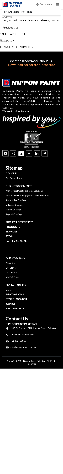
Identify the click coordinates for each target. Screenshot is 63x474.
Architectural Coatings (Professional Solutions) (27, 195)
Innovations (15, 294)
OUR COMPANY (15, 258)
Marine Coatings (13, 209)
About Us (10, 263)
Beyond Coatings (14, 214)
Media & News (12, 277)
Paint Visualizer (17, 240)
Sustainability (16, 284)
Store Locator (16, 299)
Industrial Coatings (14, 205)
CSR (8, 289)
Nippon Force (15, 308)
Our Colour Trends (14, 178)
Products (13, 226)
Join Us (11, 303)
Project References (19, 222)
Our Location (45, 4)
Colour (11, 173)
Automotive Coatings (16, 200)
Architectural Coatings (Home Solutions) (24, 191)
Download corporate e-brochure (31, 65)
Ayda (9, 236)
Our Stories (11, 267)
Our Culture (11, 272)
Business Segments (19, 185)
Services (11, 231)
